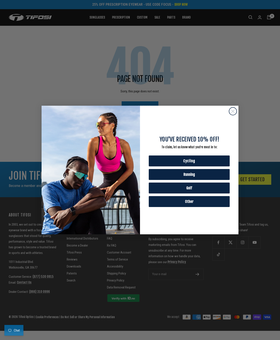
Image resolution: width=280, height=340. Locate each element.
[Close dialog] (233, 111)
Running (189, 174)
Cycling (189, 161)
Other (189, 201)
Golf (189, 188)
